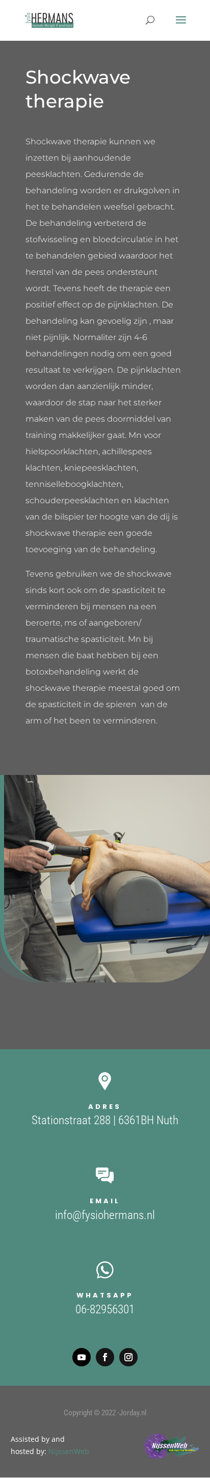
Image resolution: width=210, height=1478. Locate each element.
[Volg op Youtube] (81, 1357)
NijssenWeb (68, 1451)
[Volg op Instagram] (128, 1357)
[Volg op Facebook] (105, 1357)
